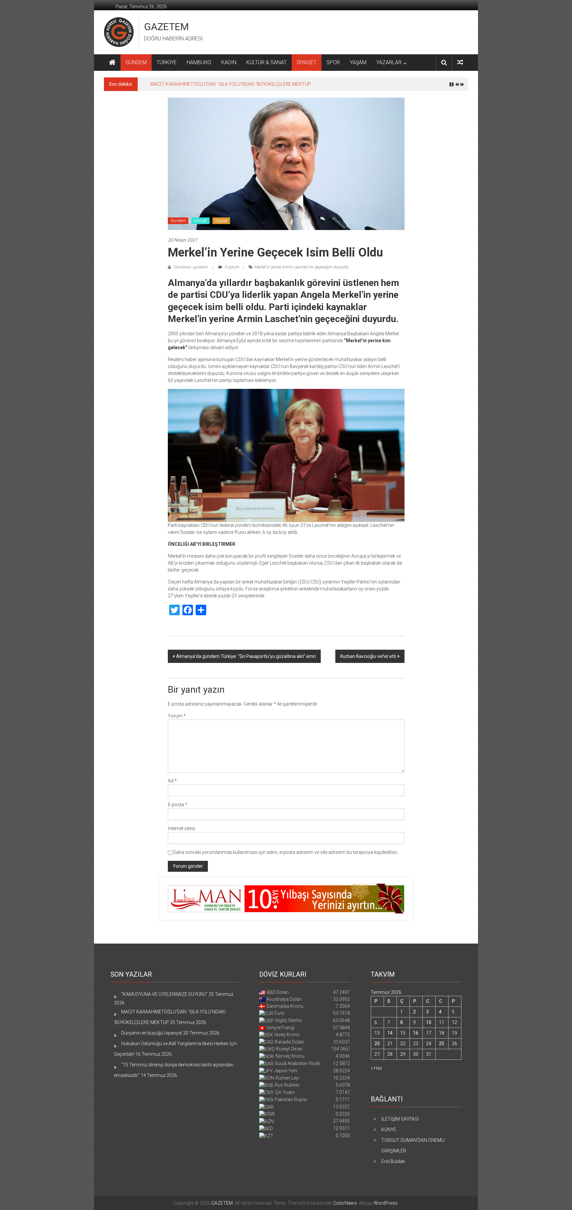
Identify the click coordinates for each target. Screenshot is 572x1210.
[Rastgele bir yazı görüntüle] (460, 62)
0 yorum (231, 267)
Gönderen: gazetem (190, 267)
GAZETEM (166, 26)
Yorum (177, 716)
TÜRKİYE (167, 62)
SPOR (333, 62)
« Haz (376, 1068)
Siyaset (221, 220)
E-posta (177, 804)
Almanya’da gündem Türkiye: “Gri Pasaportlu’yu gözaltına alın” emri (246, 656)
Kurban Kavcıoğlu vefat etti (368, 656)
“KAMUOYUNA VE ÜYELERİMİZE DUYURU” (164, 994)
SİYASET (306, 62)
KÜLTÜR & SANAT (266, 62)
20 (377, 1043)
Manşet (200, 220)
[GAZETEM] (112, 62)
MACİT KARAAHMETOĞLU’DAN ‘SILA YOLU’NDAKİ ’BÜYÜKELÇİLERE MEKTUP (230, 84)
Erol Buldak (393, 1161)
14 (390, 1033)
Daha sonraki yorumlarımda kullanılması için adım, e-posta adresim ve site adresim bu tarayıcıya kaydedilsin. (285, 852)
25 (441, 1043)
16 (415, 1033)
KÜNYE (388, 1129)
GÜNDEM (136, 62)
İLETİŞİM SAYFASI (400, 1119)
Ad (172, 780)
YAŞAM (358, 62)
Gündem (178, 220)
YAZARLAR (389, 62)
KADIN (228, 62)
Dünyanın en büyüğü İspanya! (151, 1033)
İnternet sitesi (181, 828)
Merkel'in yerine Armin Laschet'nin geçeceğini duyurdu (302, 267)
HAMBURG (199, 62)
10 (428, 1022)
